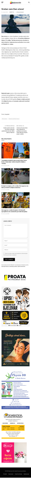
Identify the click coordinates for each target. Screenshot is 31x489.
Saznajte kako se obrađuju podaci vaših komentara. (13, 266)
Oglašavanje (26, 474)
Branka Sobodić (20, 12)
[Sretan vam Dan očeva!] (15, 24)
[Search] (29, 2)
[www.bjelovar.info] (15, 2)
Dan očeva (4, 118)
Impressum (10, 474)
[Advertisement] (15, 76)
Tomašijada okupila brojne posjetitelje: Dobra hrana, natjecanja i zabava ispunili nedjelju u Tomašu (14, 162)
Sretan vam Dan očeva (14, 118)
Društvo (12, 12)
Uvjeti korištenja (18, 474)
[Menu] (2, 2)
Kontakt (5, 474)
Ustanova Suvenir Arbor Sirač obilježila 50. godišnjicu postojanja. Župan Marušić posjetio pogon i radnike (22, 131)
